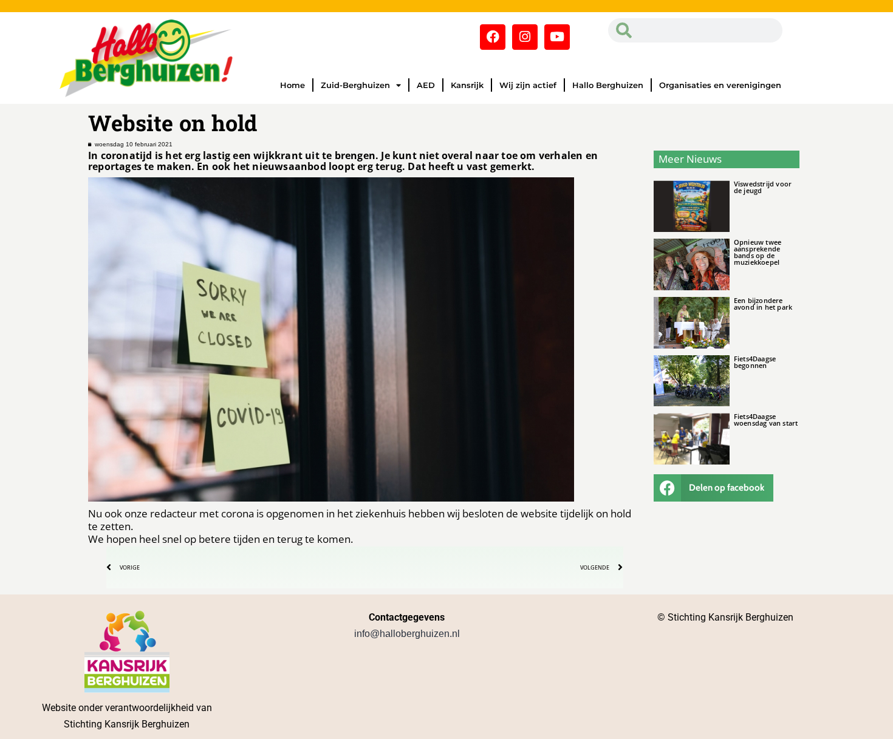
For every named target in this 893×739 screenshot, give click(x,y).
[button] (714, 488)
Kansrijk (467, 85)
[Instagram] (525, 37)
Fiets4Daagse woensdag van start (766, 419)
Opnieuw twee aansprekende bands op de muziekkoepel (757, 252)
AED (426, 85)
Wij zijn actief (527, 85)
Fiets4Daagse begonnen (755, 362)
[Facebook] (492, 37)
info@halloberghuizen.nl (407, 633)
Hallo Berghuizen (607, 85)
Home (292, 85)
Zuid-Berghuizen (355, 85)
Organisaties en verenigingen (720, 85)
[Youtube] (557, 37)
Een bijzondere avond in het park (763, 304)
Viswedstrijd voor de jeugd (763, 187)
